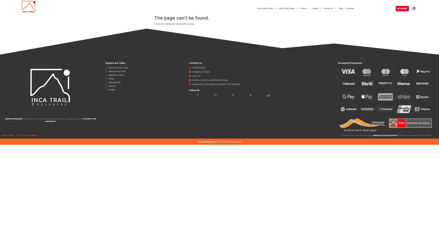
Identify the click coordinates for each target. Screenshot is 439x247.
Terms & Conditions (29, 135)
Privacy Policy (8, 135)
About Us (328, 8)
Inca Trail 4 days (265, 8)
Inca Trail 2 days (287, 8)
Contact (350, 8)
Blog (341, 8)
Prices (303, 8)
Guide (315, 8)
